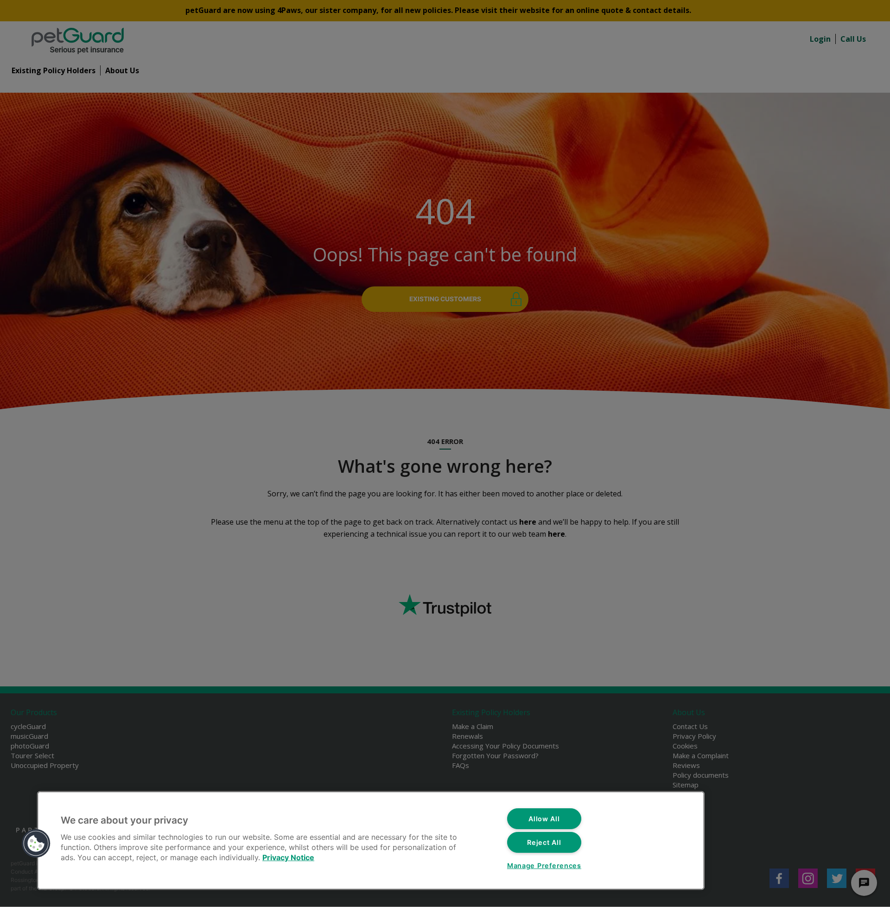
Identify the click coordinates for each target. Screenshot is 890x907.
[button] (36, 843)
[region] (371, 840)
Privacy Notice (288, 857)
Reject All (544, 842)
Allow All (543, 819)
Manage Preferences (544, 865)
